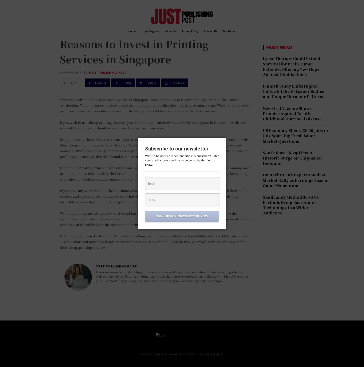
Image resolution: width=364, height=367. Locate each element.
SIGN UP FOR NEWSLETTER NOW (182, 216)
